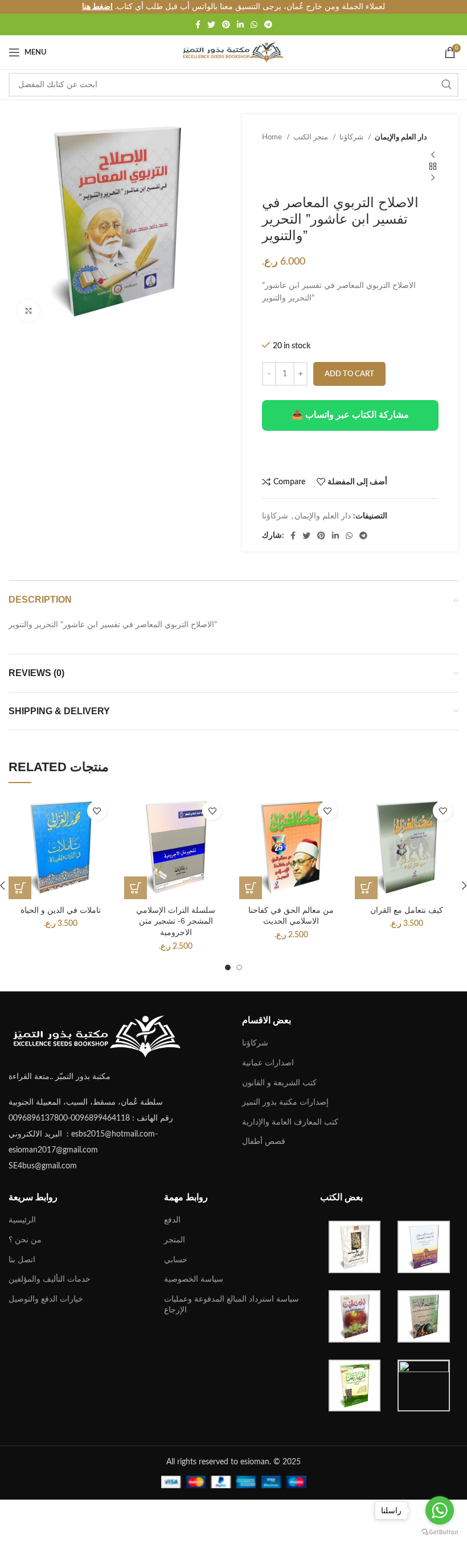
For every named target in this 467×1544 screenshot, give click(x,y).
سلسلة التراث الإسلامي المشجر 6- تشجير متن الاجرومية (175, 921)
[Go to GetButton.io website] (439, 1532)
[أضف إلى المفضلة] (97, 811)
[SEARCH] (446, 85)
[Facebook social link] (198, 24)
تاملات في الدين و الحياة (61, 910)
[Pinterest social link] (226, 24)
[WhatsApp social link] (254, 24)
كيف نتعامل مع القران (406, 910)
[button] (135, 887)
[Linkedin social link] (240, 24)
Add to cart (349, 374)
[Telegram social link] (268, 24)
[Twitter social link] (211, 24)
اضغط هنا (97, 7)
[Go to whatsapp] (439, 1510)
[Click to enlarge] (28, 310)
